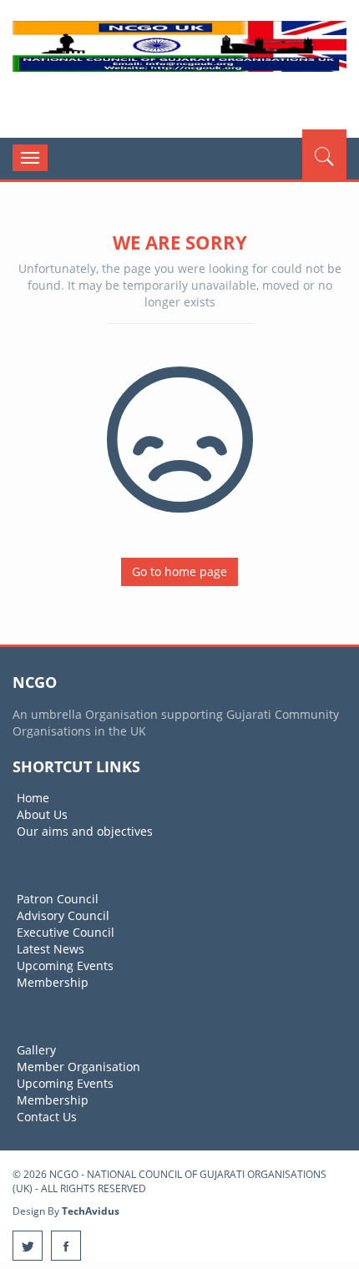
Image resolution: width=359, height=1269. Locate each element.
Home (33, 798)
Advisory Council (63, 915)
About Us (42, 814)
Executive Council (65, 932)
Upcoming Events (65, 965)
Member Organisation (78, 1066)
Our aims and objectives (85, 831)
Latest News (50, 949)
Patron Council (58, 899)
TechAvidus (90, 1211)
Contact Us (47, 1117)
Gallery (36, 1050)
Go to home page (179, 571)
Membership (52, 982)
